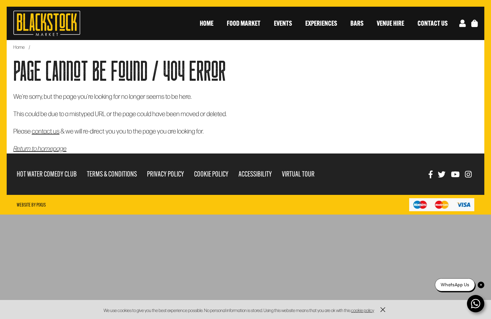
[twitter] (442, 174)
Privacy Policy (165, 174)
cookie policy (362, 310)
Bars (356, 23)
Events (283, 23)
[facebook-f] (431, 174)
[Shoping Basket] (474, 23)
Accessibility (255, 174)
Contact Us (433, 23)
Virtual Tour (298, 174)
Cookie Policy (211, 174)
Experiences (321, 23)
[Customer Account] (462, 23)
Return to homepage (39, 148)
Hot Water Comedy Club (47, 174)
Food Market (244, 23)
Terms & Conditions (112, 174)
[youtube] (455, 174)
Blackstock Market (46, 23)
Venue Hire (390, 23)
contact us (45, 131)
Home (206, 23)
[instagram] (468, 174)
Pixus (41, 205)
